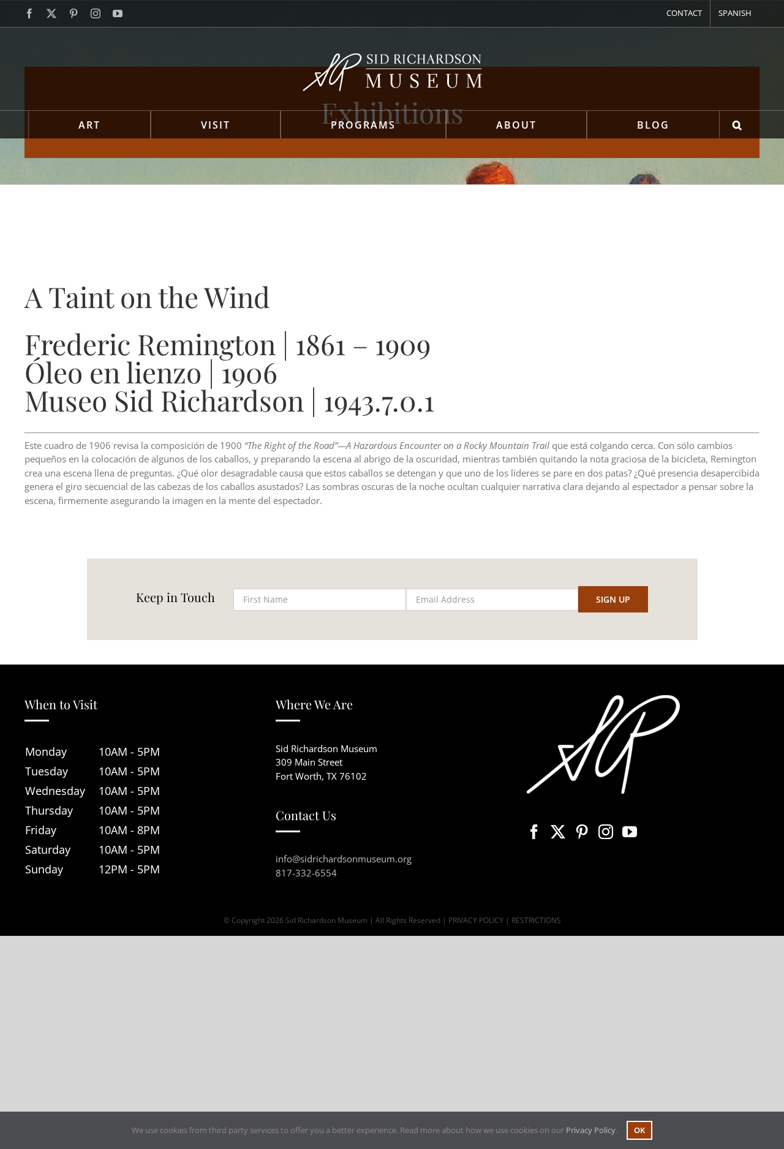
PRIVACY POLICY (475, 920)
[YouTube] (629, 831)
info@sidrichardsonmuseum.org (344, 859)
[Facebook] (534, 831)
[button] (738, 124)
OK (639, 1130)
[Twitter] (558, 831)
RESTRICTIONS (536, 920)
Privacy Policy (591, 1130)
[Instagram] (605, 831)
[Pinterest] (582, 831)
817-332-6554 (306, 873)
